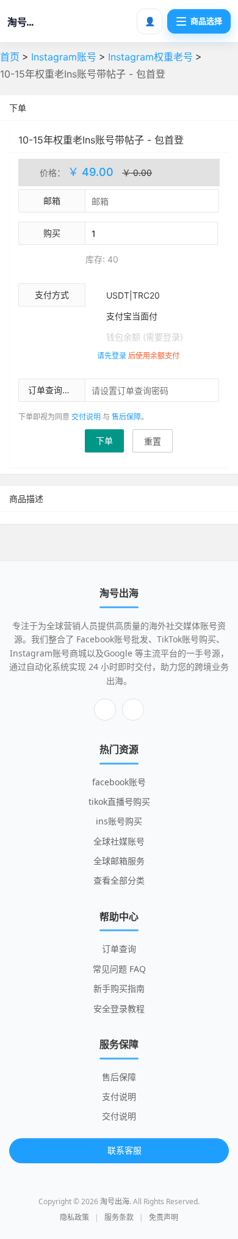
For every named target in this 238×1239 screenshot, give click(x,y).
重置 (152, 441)
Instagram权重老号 (150, 57)
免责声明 (163, 1217)
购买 (51, 233)
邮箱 (51, 200)
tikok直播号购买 (119, 801)
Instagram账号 (63, 57)
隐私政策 (74, 1217)
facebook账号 (119, 782)
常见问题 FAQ (119, 969)
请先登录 (111, 355)
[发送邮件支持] (133, 710)
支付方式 (52, 294)
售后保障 (126, 416)
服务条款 (119, 1217)
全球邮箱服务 (119, 861)
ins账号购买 (119, 821)
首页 (10, 57)
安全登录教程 (119, 1008)
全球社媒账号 (119, 841)
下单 (104, 440)
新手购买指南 (119, 988)
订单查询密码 (53, 390)
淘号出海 (114, 1201)
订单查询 (119, 948)
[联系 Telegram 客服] (105, 710)
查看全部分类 (119, 880)
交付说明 (86, 416)
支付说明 (119, 1096)
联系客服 (124, 1150)
